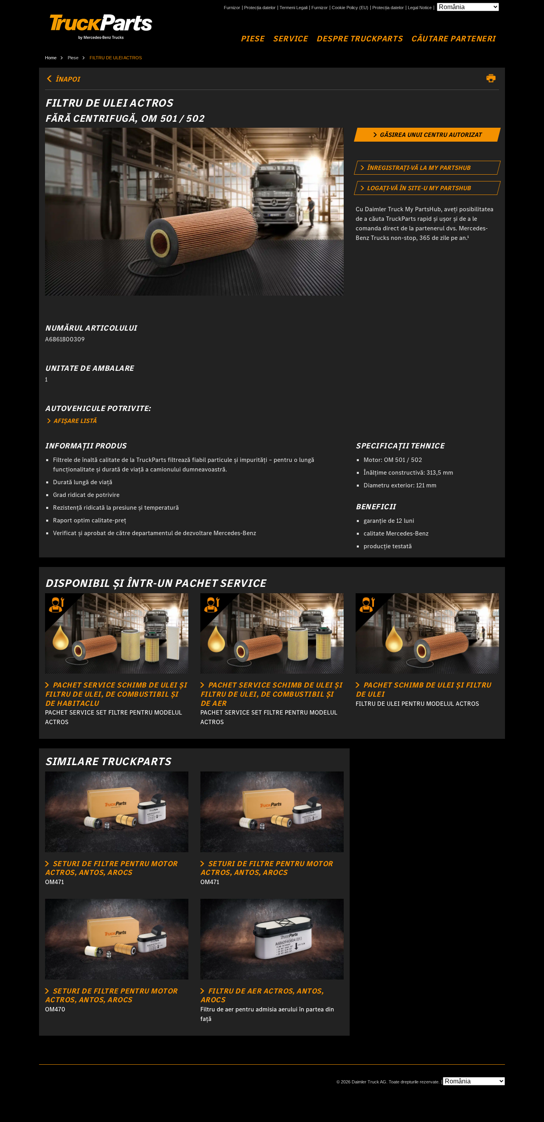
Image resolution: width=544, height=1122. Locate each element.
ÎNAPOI (67, 79)
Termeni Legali (293, 8)
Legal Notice (420, 8)
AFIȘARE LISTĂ (74, 421)
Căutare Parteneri (453, 39)
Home (51, 57)
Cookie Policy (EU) (350, 8)
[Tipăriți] (493, 78)
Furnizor (232, 8)
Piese (252, 39)
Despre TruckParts (359, 39)
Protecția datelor (260, 8)
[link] (427, 135)
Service (290, 39)
